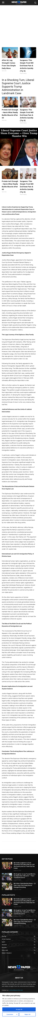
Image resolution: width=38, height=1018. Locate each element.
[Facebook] (9, 201)
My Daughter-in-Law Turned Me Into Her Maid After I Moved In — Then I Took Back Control (24, 875)
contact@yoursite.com (16, 990)
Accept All (19, 1009)
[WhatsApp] (22, 201)
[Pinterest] (18, 201)
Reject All (27, 1014)
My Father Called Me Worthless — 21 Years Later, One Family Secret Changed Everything (25, 885)
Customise (10, 1014)
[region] (19, 1005)
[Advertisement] (19, 25)
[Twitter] (14, 201)
